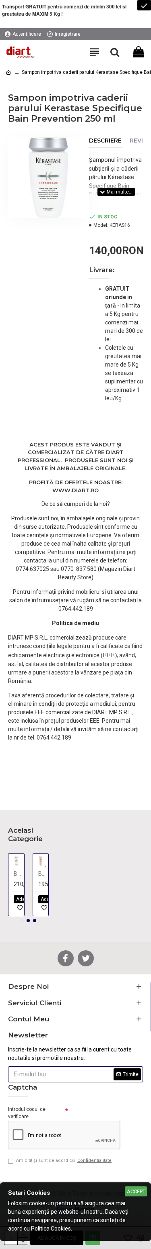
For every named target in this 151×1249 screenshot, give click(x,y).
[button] (21, 920)
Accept (136, 1191)
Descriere (105, 140)
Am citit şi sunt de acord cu (64, 1160)
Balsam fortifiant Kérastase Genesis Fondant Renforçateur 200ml (18, 873)
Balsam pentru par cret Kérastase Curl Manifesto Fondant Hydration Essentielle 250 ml (42, 873)
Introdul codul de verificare (27, 1112)
